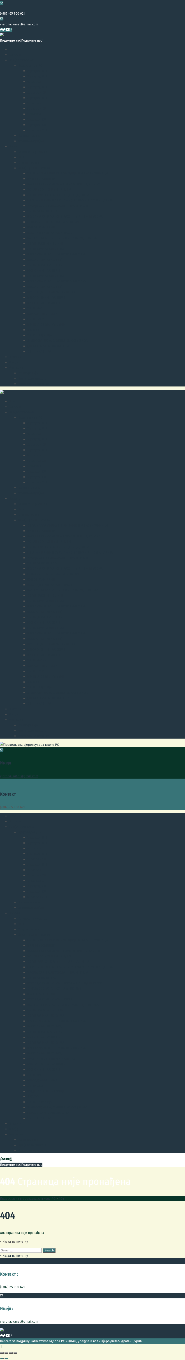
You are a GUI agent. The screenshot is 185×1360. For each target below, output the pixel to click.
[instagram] (10, 30)
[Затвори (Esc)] (2, 1353)
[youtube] (7, 30)
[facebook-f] (1, 30)
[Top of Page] (1, 1346)
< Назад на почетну (14, 1256)
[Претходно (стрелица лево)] (2, 1358)
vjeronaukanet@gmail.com (19, 24)
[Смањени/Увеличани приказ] (15, 1353)
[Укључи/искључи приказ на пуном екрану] (11, 1353)
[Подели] (6, 1353)
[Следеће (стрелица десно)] (6, 1358)
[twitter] (3, 30)
